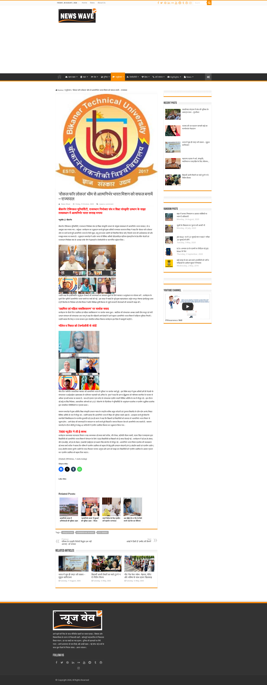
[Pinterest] (165, 3)
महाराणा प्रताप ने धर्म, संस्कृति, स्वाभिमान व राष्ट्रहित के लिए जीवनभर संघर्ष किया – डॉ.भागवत (195, 160)
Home (84, 3)
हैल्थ (146, 77)
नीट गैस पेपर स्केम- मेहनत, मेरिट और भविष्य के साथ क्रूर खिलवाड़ (138, 576)
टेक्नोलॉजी (133, 77)
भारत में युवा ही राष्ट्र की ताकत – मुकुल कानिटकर (196, 143)
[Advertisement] (133, 47)
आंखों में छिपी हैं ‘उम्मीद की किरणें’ (139, 540)
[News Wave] (77, 15)
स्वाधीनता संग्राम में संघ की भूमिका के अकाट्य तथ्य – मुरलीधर (195, 110)
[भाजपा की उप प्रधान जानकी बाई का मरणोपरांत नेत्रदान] (173, 131)
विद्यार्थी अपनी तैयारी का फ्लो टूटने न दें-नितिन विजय (195, 176)
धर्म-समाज (159, 77)
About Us (101, 3)
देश (95, 77)
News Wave (65, 204)
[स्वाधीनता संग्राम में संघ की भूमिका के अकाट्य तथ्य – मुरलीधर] (173, 115)
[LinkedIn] (168, 3)
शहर (84, 77)
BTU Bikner (103, 533)
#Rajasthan (68, 533)
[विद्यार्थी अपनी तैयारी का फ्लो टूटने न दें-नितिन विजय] (173, 180)
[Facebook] (158, 3)
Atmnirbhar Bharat (85, 533)
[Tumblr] (183, 3)
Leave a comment (106, 204)
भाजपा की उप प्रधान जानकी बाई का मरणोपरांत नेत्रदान (195, 127)
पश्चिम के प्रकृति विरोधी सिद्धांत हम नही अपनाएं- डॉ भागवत (77, 541)
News (92, 3)
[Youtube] (176, 3)
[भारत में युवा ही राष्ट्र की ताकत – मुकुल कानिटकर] (173, 147)
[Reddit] (180, 3)
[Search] (209, 2)
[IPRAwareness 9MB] (187, 306)
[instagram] (190, 3)
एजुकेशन (119, 77)
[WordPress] (186, 3)
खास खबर (72, 77)
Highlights (174, 77)
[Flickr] (172, 3)
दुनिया (106, 77)
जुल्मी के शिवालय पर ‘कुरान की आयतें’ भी (191, 225)
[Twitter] (161, 3)
